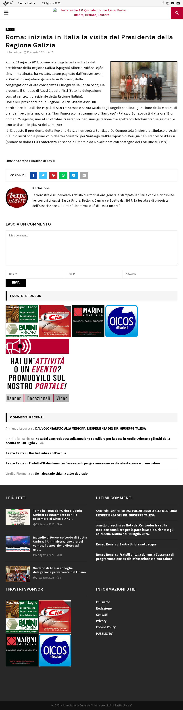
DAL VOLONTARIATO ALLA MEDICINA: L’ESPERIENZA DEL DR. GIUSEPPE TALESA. (91, 428)
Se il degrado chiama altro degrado (61, 474)
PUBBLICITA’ (104, 634)
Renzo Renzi (15, 453)
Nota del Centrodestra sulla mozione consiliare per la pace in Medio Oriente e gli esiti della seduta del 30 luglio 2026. (134, 530)
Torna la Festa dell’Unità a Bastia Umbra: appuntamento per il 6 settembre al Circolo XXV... (57, 515)
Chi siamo (103, 602)
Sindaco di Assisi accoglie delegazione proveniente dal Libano (59, 570)
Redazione (15, 52)
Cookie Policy (106, 627)
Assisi (10, 29)
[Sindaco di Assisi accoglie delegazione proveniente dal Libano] (18, 574)
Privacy (101, 621)
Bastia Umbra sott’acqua (47, 453)
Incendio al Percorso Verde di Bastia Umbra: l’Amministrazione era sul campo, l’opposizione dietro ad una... (60, 544)
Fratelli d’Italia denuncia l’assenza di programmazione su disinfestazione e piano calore (94, 463)
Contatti (102, 615)
